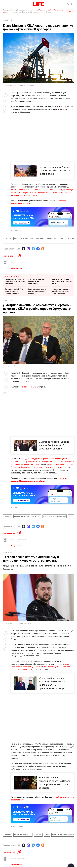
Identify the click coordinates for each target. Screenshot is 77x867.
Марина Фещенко (18, 826)
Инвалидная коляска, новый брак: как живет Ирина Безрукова (60, 291)
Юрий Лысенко (17, 230)
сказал (63, 106)
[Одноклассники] (43, 249)
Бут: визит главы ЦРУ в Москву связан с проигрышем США (14, 291)
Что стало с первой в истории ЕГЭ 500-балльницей (36, 281)
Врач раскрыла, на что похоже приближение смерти (37, 291)
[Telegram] (33, 249)
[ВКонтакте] (38, 249)
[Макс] (28, 249)
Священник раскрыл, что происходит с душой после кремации (15, 281)
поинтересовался (29, 387)
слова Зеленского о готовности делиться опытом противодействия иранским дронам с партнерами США (41, 667)
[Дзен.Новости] (24, 249)
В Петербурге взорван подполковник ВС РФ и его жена (62, 281)
